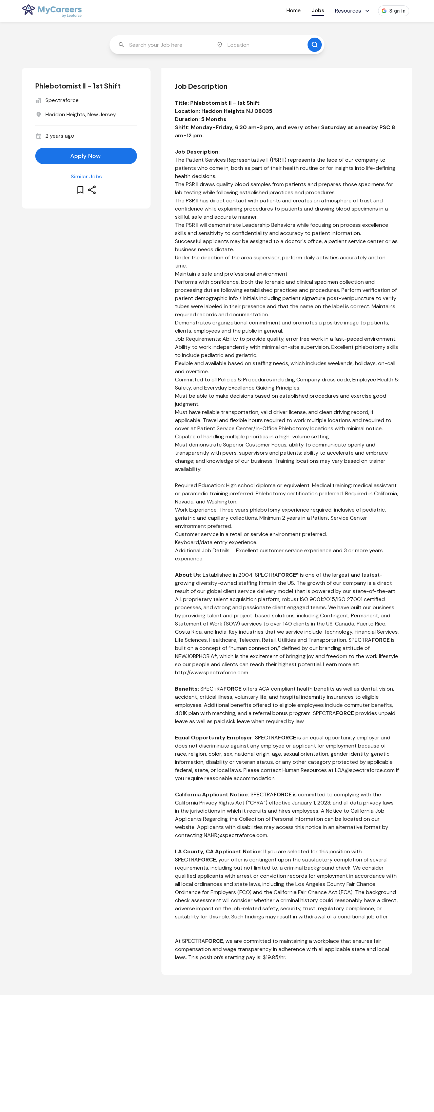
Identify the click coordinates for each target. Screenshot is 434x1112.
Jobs (318, 10)
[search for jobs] (315, 45)
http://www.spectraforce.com (211, 672)
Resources (348, 10)
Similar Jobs (86, 176)
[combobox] (160, 44)
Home (294, 10)
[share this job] (92, 190)
